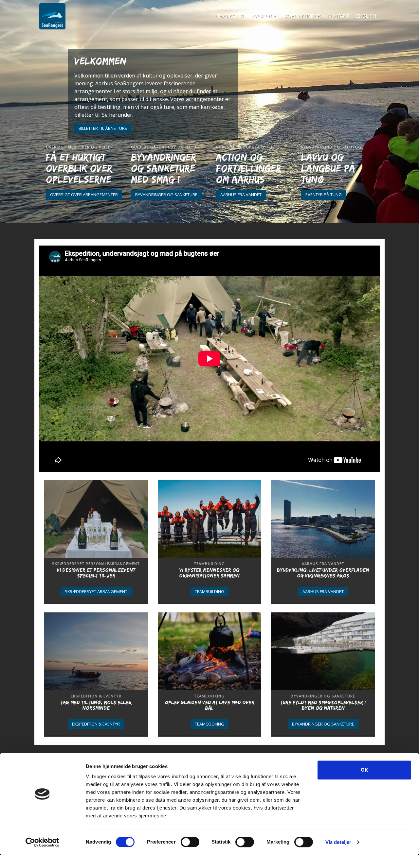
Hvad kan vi (230, 16)
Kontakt (338, 16)
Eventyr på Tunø (323, 194)
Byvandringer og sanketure (166, 194)
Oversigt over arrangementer (84, 194)
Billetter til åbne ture (103, 128)
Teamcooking (209, 724)
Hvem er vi (264, 16)
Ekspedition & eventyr (96, 724)
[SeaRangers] (52, 16)
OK (364, 770)
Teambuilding (209, 591)
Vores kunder (302, 16)
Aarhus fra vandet (241, 194)
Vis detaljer (338, 842)
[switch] (190, 842)
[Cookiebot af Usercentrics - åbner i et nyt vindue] (42, 842)
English (366, 16)
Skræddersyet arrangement (96, 591)
